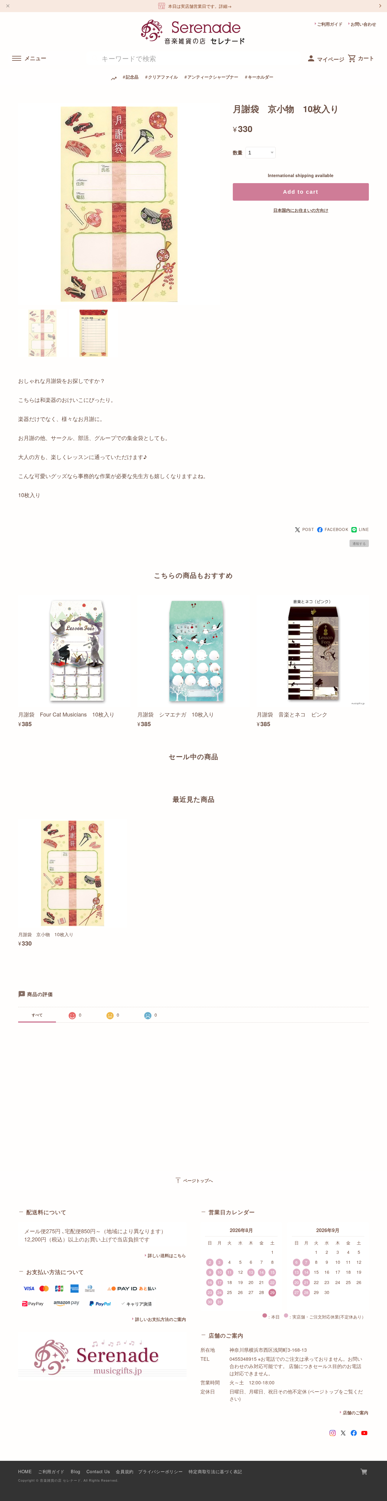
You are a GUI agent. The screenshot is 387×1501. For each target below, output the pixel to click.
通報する (359, 543)
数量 (237, 152)
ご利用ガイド (330, 24)
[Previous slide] (18, 778)
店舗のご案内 (355, 1412)
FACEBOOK (336, 529)
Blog (75, 1471)
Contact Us (98, 1471)
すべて (37, 1014)
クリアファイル (163, 77)
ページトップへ (193, 1180)
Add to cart (300, 192)
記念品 (132, 77)
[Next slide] (369, 778)
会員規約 (125, 1471)
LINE (364, 529)
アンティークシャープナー (212, 77)
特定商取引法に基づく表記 (215, 1471)
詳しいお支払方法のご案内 (160, 1319)
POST (308, 529)
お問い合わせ (363, 24)
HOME (25, 1471)
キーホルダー (260, 77)
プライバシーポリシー (160, 1471)
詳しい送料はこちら (167, 1255)
